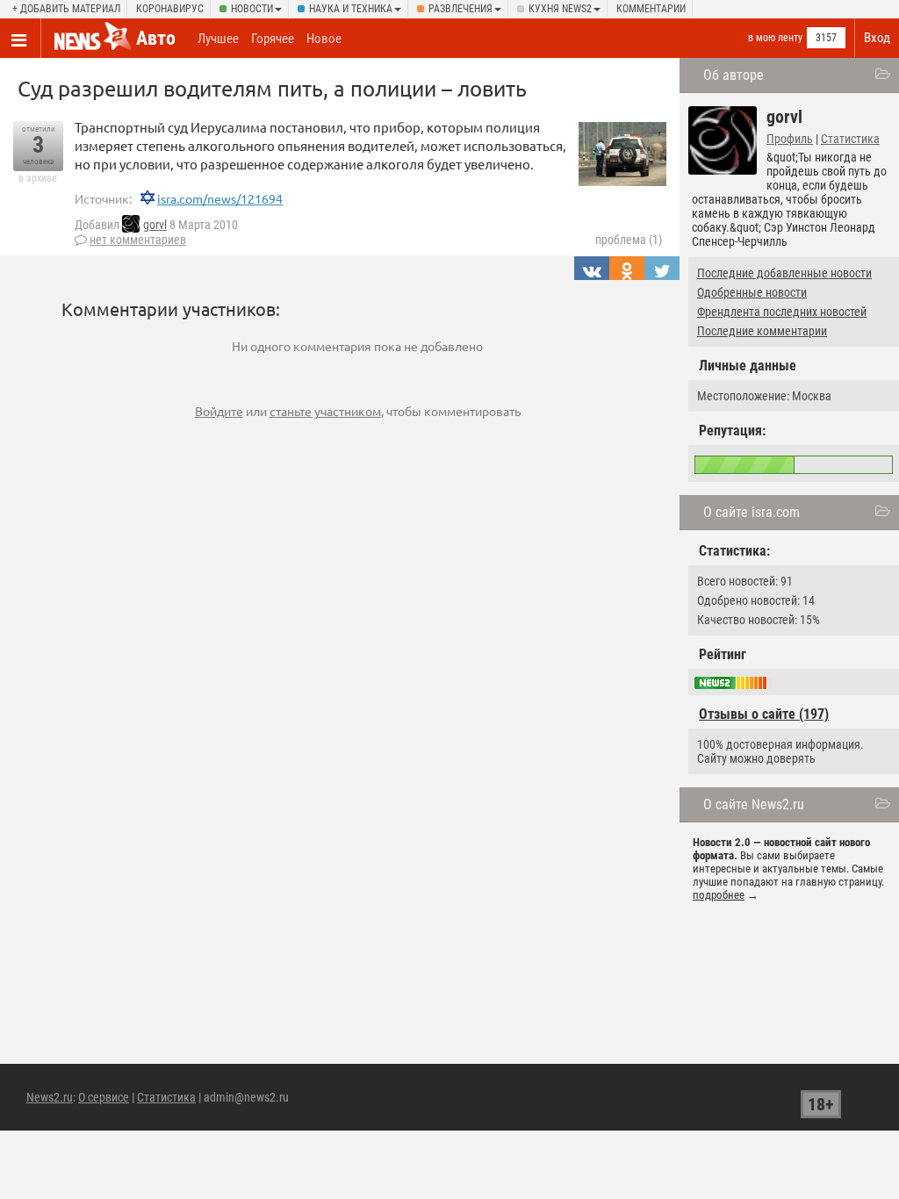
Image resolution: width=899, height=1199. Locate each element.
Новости (252, 9)
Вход (877, 38)
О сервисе (103, 1097)
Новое (324, 39)
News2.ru (49, 1097)
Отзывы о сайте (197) (764, 714)
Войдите (219, 411)
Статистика (850, 139)
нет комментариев (138, 240)
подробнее (718, 894)
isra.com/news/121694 (220, 198)
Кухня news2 (560, 9)
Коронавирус (170, 9)
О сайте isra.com (751, 512)
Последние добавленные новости (784, 273)
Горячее (272, 39)
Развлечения (460, 9)
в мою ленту (775, 38)
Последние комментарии (762, 331)
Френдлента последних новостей (782, 312)
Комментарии (651, 9)
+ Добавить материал (66, 9)
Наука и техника (350, 9)
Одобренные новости (752, 292)
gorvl (155, 225)
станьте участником (325, 411)
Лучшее (218, 39)
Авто (156, 38)
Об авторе (733, 75)
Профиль (789, 139)
